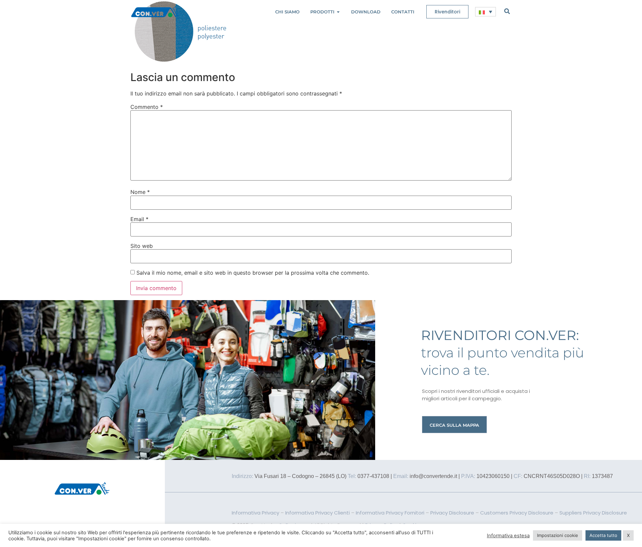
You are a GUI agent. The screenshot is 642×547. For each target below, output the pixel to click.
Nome (140, 192)
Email (139, 219)
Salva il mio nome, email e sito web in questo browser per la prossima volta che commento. (252, 272)
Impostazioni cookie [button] (557, 535)
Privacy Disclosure (452, 512)
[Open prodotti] (338, 12)
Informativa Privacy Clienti (317, 512)
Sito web (141, 246)
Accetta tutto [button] (603, 535)
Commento (146, 107)
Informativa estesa (508, 536)
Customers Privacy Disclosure (516, 512)
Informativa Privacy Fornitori (390, 512)
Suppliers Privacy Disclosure (593, 512)
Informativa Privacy (255, 512)
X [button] (628, 535)
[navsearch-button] (507, 11)
